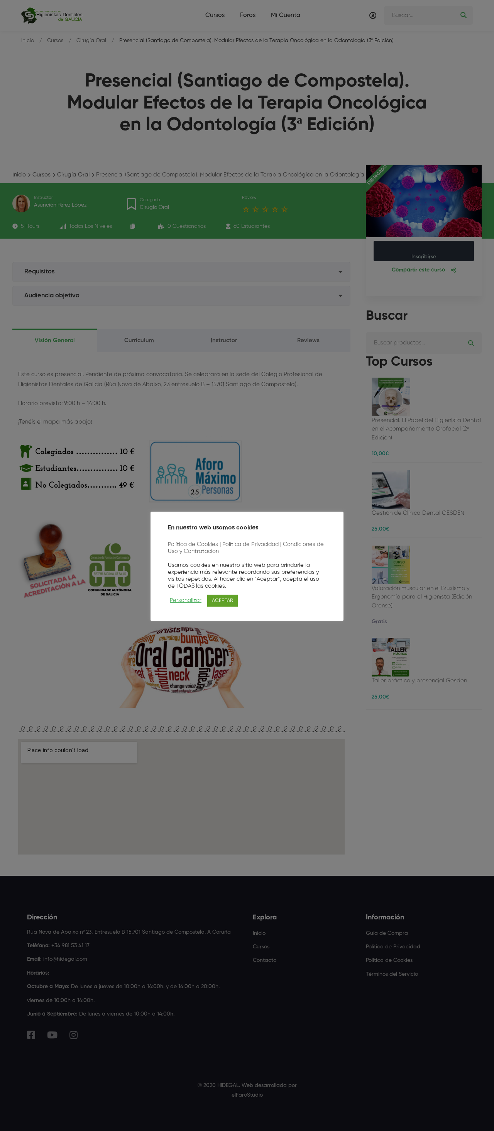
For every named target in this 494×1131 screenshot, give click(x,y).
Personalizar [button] (185, 600)
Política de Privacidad (250, 544)
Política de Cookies (193, 544)
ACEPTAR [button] (222, 600)
